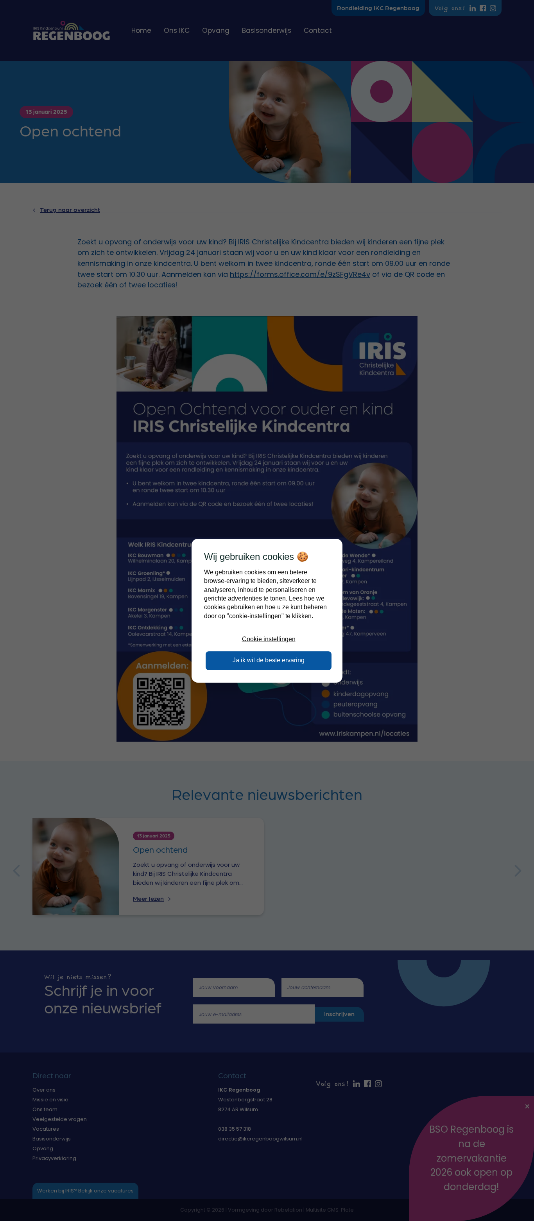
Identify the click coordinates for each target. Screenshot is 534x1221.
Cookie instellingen (269, 639)
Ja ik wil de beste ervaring (269, 660)
